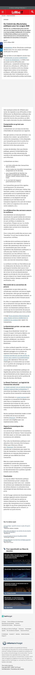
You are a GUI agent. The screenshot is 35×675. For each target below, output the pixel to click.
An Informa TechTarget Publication (17, 7)
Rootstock (10, 447)
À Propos (4, 621)
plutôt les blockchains (12, 60)
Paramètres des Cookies (17, 669)
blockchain (8, 47)
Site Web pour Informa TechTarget (9, 628)
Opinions (18, 634)
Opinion (6, 19)
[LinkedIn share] (1, 49)
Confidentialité (6, 669)
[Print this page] (1, 52)
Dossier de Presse (25, 630)
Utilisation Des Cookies (7, 625)
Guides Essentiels (25, 634)
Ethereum (12, 417)
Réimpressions (17, 625)
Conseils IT (11, 634)
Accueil (3, 15)
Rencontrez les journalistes (8, 623)
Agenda (3, 630)
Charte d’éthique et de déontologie (15, 621)
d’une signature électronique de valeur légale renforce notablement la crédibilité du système (16, 318)
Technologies (28, 628)
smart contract (21, 397)
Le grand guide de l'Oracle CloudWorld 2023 (15, 536)
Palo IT (5, 40)
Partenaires (21, 628)
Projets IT (4, 635)
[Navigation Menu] (2, 12)
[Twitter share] (1, 46)
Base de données (11, 15)
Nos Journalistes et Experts (13, 630)
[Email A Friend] (1, 55)
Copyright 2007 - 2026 (8, 667)
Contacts (17, 623)
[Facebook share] (1, 43)
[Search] (32, 12)
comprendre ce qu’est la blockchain (16, 57)
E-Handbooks (5, 634)
